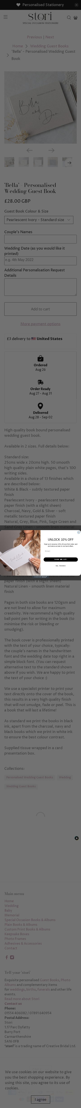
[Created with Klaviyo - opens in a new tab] (40, 577)
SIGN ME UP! (60, 559)
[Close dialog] (78, 532)
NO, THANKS (61, 565)
